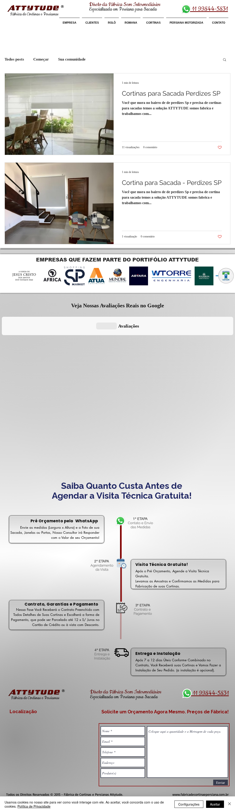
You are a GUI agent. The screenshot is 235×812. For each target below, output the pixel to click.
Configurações (188, 804)
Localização (23, 711)
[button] (224, 60)
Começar (41, 59)
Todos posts (14, 59)
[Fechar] (229, 804)
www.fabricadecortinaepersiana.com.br (200, 794)
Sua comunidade (72, 59)
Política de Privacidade (33, 806)
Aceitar (215, 804)
